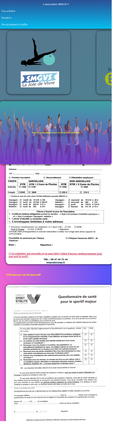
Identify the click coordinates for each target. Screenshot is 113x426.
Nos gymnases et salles (14, 24)
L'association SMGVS (55, 4)
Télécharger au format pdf (23, 274)
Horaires (6, 17)
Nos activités (8, 10)
